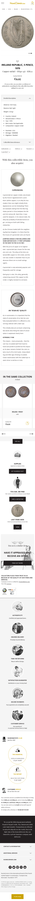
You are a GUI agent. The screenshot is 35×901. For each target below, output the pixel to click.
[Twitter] (14, 867)
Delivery (17, 149)
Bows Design (12, 886)
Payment (29, 149)
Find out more (17, 563)
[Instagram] (21, 867)
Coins (9, 9)
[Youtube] (25, 867)
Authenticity (5, 149)
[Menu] (15, 589)
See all (17, 441)
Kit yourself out (17, 471)
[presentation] (5, 53)
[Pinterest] (17, 867)
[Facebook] (10, 867)
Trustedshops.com (24, 582)
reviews (9, 584)
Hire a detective (17, 499)
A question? (4, 152)
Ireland (16, 9)
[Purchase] (27, 423)
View (17, 527)
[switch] (12, 593)
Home (3, 9)
